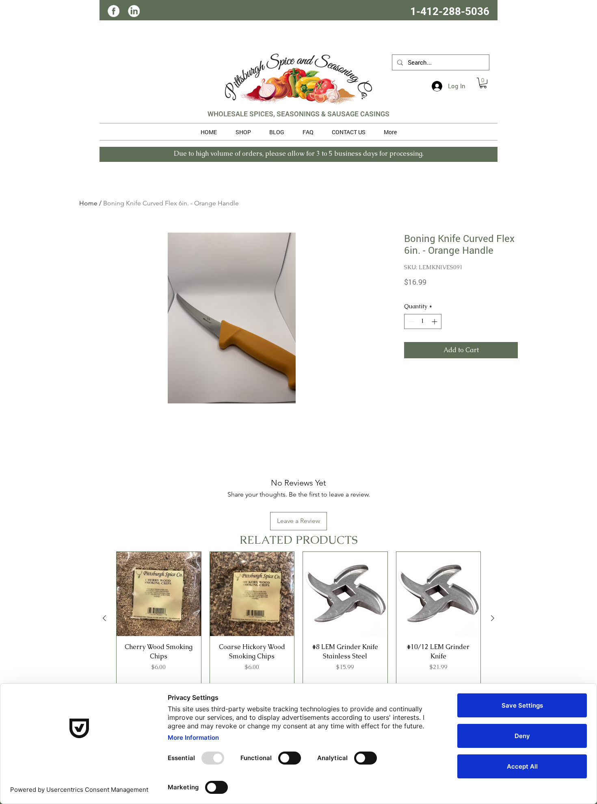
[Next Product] (493, 618)
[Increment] (435, 321)
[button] (483, 83)
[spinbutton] (422, 321)
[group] (299, 618)
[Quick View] (159, 594)
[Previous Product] (104, 618)
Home (88, 203)
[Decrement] (410, 321)
